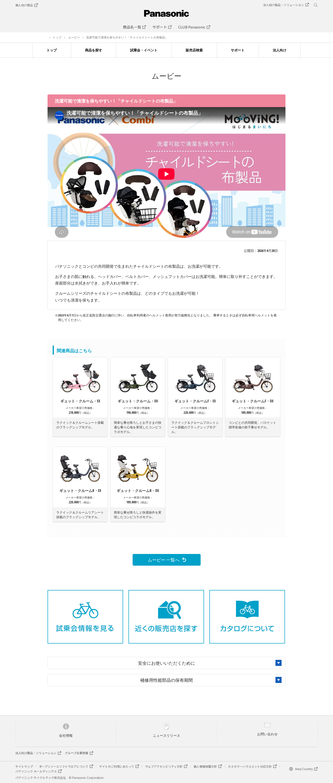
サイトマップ (24, 766)
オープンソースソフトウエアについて (63, 766)
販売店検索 (194, 50)
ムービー (74, 37)
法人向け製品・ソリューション (35, 753)
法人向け (279, 50)
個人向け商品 (24, 5)
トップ (57, 37)
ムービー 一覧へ (163, 560)
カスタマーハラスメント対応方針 (250, 766)
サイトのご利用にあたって (116, 766)
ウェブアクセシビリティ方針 (164, 766)
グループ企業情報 (76, 753)
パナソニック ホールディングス (36, 771)
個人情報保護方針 (205, 766)
